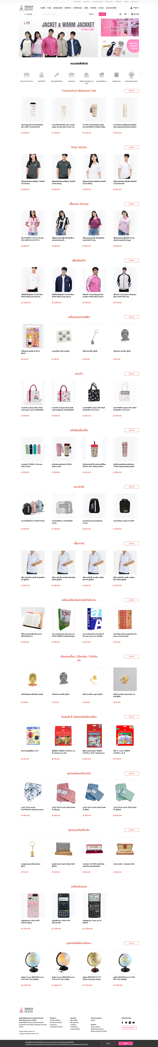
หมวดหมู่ (29, 14)
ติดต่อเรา (93, 1025)
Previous (16, 73)
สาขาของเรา (53, 1025)
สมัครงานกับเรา (95, 1027)
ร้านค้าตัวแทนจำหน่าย (56, 1027)
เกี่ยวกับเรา (53, 1018)
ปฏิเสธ (108, 1043)
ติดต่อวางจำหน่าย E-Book (99, 1031)
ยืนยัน (125, 1043)
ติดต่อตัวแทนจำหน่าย (97, 1029)
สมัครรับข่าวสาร (130, 1028)
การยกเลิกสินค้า (75, 1029)
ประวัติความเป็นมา (55, 1020)
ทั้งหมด (91, 14)
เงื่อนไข (93, 1020)
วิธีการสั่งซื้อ (73, 1020)
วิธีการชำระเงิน (74, 1022)
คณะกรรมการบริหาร (56, 1022)
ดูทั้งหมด (131, 91)
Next (141, 73)
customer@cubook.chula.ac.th (28, 1033)
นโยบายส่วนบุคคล (96, 1018)
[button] (21, 38)
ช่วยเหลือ (73, 1018)
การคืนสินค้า (74, 1027)
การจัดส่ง (73, 1025)
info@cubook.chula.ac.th (27, 1031)
